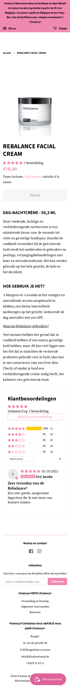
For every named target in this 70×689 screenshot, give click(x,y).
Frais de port (33, 176)
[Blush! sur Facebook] (31, 552)
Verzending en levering (35, 601)
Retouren (35, 612)
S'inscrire (57, 581)
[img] (31, 471)
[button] (13, 163)
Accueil (7, 53)
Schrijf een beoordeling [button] (35, 416)
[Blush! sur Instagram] (39, 552)
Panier (62, 29)
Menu (12, 28)
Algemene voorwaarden (35, 606)
